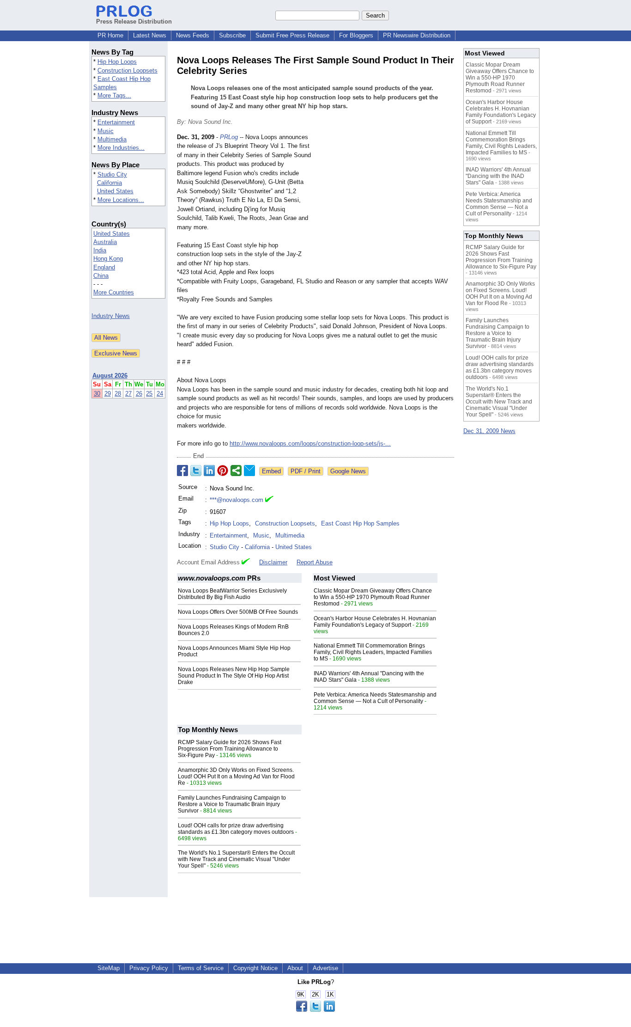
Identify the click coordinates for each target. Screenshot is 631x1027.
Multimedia (112, 139)
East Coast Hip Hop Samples (360, 523)
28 (118, 393)
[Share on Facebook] (182, 470)
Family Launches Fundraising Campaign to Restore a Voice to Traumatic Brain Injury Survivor (232, 804)
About (295, 968)
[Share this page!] (315, 1009)
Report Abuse (315, 562)
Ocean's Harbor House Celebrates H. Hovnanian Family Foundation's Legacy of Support (375, 621)
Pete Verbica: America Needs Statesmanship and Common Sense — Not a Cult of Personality (375, 697)
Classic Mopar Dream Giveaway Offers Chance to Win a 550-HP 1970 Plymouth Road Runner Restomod (373, 597)
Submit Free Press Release (292, 35)
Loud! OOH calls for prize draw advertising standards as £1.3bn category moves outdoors (236, 828)
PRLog (229, 137)
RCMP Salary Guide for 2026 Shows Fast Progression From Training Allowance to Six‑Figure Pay (229, 748)
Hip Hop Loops (117, 61)
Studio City (112, 174)
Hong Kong (108, 258)
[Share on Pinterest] (222, 470)
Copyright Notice (255, 968)
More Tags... (114, 95)
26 (139, 393)
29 (107, 393)
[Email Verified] (269, 500)
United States (115, 191)
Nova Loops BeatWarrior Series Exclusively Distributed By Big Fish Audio (232, 593)
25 (149, 393)
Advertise (325, 968)
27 (128, 393)
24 (160, 393)
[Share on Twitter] (195, 470)
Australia (105, 241)
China (101, 275)
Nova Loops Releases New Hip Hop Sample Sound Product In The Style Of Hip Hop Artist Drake (234, 675)
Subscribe (232, 35)
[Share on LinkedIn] (209, 470)
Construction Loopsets (127, 70)
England (104, 267)
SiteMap (108, 968)
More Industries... (121, 147)
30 (97, 393)
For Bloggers (356, 35)
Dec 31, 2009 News (489, 431)
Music (105, 131)
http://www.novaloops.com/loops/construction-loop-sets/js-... (310, 443)
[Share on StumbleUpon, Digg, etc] (236, 470)
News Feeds (192, 35)
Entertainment (116, 122)
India (99, 250)
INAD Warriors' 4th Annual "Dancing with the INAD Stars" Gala (498, 176)
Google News (348, 471)
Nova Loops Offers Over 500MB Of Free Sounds (238, 612)
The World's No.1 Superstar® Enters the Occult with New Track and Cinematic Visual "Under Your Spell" (236, 859)
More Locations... (120, 199)
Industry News (110, 315)
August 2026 (109, 375)
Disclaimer (273, 562)
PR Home (110, 35)
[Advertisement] (385, 200)
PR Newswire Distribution (416, 35)
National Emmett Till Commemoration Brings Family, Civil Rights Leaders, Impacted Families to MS (373, 652)
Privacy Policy (148, 968)
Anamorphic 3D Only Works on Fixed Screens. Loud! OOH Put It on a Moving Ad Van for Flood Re (236, 776)
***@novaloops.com (236, 499)
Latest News (149, 35)
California (109, 182)
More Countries (113, 292)
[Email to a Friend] (249, 470)
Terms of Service (201, 968)
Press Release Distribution (134, 21)
